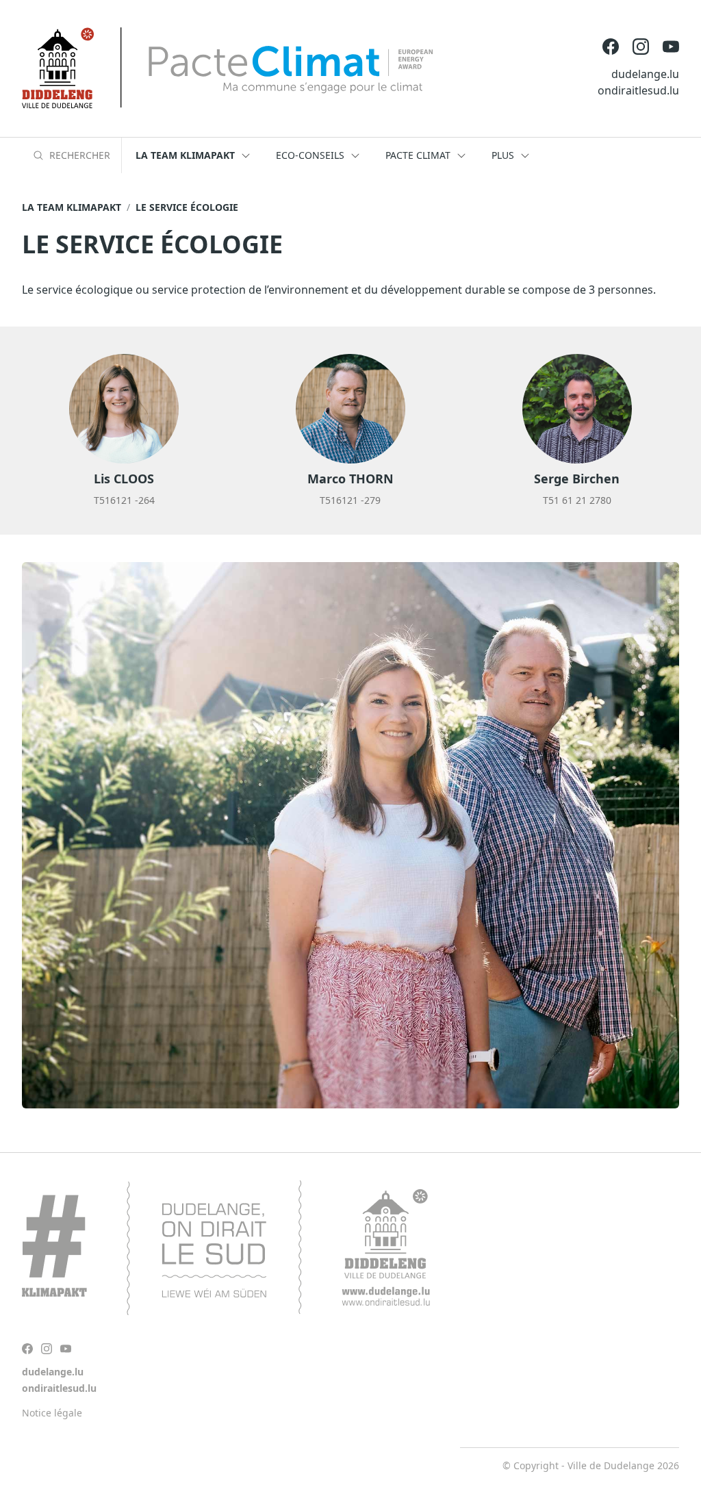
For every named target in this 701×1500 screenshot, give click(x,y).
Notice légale (52, 1412)
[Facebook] (610, 46)
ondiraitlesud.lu (638, 90)
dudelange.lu (645, 73)
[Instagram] (641, 46)
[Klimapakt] (226, 1248)
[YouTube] (671, 46)
